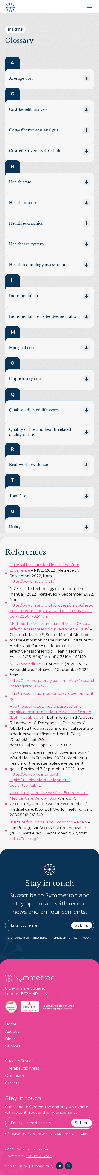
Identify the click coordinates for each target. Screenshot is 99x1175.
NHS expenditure (26, 664)
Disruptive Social (39, 1156)
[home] (10, 7)
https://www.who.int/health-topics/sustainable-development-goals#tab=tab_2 (40, 780)
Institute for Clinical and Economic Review (48, 822)
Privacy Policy (43, 1166)
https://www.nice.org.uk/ (32, 581)
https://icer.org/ (24, 839)
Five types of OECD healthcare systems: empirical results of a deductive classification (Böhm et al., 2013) (50, 712)
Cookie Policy (16, 1166)
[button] (90, 7)
